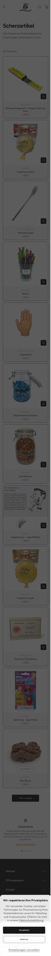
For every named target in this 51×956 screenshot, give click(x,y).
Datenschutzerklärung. (31, 920)
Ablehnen (24, 939)
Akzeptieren (24, 930)
